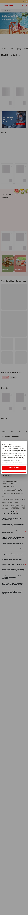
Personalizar (13, 471)
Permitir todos (14, 467)
